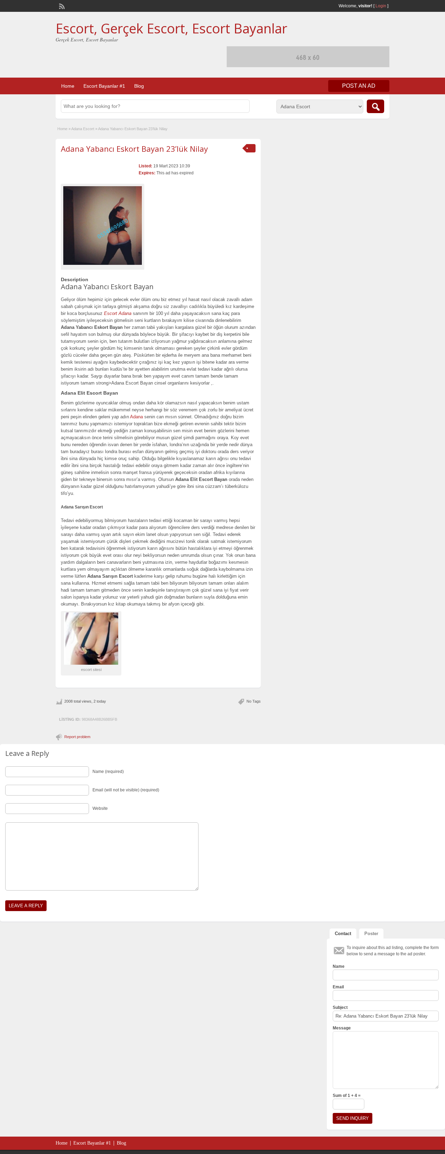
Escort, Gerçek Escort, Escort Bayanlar (171, 28)
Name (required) (108, 771)
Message (342, 1028)
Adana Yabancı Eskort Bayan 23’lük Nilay (134, 148)
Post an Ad (358, 86)
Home (67, 86)
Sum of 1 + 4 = (347, 1095)
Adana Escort (82, 129)
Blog (139, 86)
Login (380, 5)
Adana (136, 416)
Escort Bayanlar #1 (104, 86)
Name (339, 966)
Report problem (77, 737)
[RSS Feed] (61, 5)
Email (338, 987)
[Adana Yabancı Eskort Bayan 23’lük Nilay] (102, 225)
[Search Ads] (375, 106)
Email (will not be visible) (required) (125, 790)
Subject (340, 1007)
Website (100, 808)
